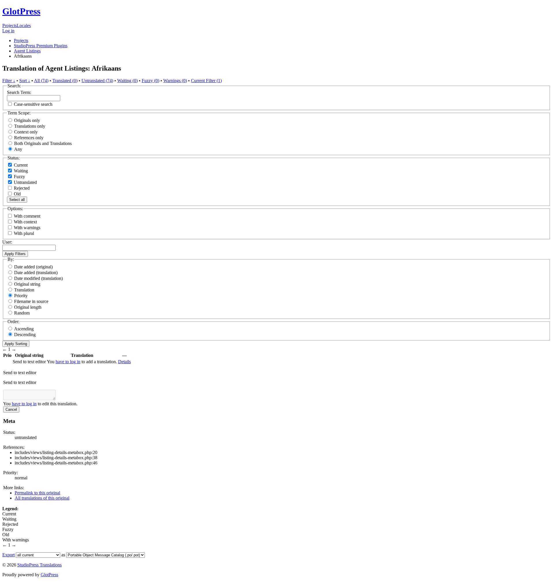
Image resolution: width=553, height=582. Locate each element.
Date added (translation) (36, 272)
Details (124, 361)
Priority (21, 295)
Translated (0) (64, 80)
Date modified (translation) (38, 278)
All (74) (41, 80)
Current (20, 165)
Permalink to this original (37, 492)
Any (18, 149)
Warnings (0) (175, 80)
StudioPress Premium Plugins (40, 45)
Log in (8, 30)
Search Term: (19, 92)
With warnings (27, 227)
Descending (25, 334)
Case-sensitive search (33, 104)
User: (7, 242)
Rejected (21, 188)
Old (17, 193)
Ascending (24, 328)
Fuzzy (19, 176)
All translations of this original (42, 498)
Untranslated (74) (97, 80)
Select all (17, 199)
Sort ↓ (24, 80)
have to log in (68, 361)
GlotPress (21, 11)
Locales (24, 25)
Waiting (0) (127, 80)
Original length (27, 307)
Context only (26, 131)
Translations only (29, 126)
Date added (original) (33, 266)
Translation (24, 289)
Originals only (27, 120)
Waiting (20, 170)
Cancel (11, 409)
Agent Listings (27, 50)
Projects (9, 25)
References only (28, 137)
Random (22, 312)
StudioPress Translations (39, 564)
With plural (24, 233)
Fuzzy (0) (150, 80)
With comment (27, 216)
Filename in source (31, 301)
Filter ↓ (8, 80)
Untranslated (25, 182)
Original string (27, 284)
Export (8, 554)
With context (25, 221)
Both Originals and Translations (43, 143)
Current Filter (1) (206, 80)
